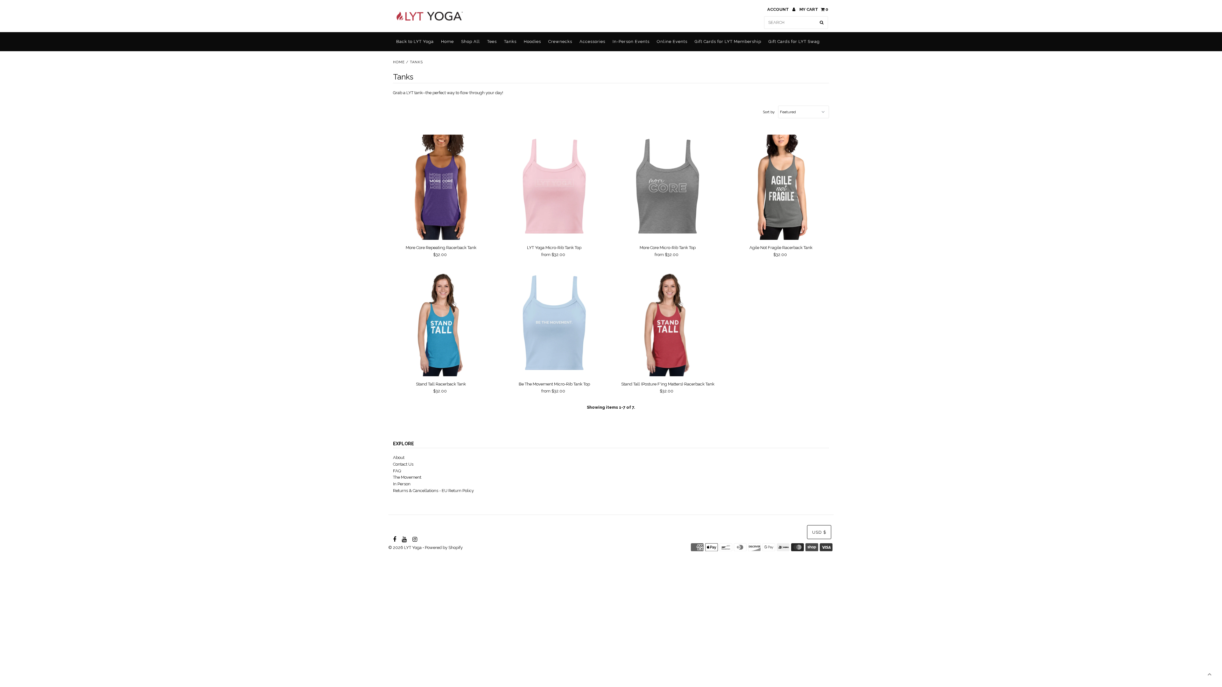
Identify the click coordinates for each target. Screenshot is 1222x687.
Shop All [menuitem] (470, 41)
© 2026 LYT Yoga (405, 547)
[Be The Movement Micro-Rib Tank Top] (554, 323)
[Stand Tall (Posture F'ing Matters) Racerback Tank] (667, 323)
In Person (402, 484)
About (398, 457)
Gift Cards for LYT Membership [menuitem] (728, 41)
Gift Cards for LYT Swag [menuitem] (794, 41)
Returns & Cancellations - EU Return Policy (433, 490)
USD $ (819, 532)
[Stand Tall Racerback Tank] (441, 323)
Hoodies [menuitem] (532, 41)
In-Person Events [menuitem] (631, 41)
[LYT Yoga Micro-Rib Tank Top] (554, 187)
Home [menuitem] (447, 41)
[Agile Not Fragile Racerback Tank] (781, 187)
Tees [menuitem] (492, 41)
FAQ (397, 470)
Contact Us (403, 464)
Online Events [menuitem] (672, 41)
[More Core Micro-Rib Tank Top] (667, 187)
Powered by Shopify (444, 547)
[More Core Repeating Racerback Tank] (441, 187)
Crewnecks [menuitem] (560, 41)
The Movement (407, 477)
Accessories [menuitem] (592, 41)
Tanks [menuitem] (510, 41)
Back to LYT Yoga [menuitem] (415, 41)
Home (399, 62)
